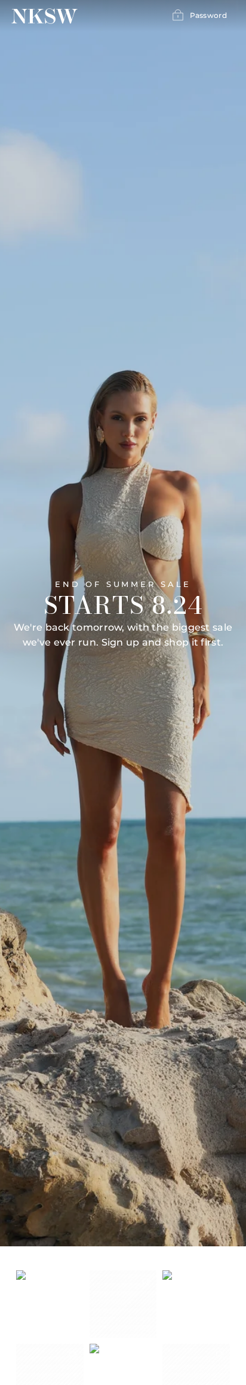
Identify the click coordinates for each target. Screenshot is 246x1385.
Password (208, 15)
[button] (50, 1304)
